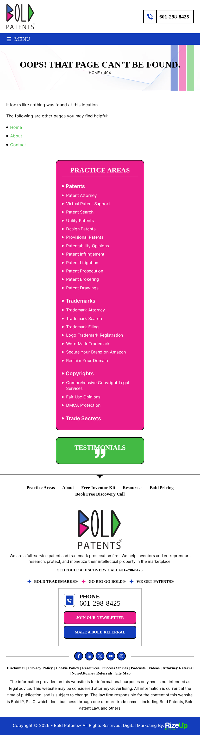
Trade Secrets (83, 418)
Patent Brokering (82, 279)
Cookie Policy (67, 668)
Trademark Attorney (85, 309)
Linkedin (89, 656)
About (68, 487)
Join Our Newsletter (100, 618)
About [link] (16, 135)
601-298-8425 (174, 16)
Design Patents (81, 228)
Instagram (121, 656)
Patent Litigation (82, 262)
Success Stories (115, 668)
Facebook (78, 656)
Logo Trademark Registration (94, 335)
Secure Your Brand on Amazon (96, 352)
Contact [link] (18, 144)
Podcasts (138, 668)
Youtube (110, 656)
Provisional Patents (84, 237)
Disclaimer (16, 668)
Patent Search (79, 212)
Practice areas (41, 487)
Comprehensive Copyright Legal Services (97, 385)
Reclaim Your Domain (87, 360)
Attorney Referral (177, 668)
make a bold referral (100, 632)
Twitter (100, 656)
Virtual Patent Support (88, 203)
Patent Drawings (82, 287)
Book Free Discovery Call (100, 494)
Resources (132, 487)
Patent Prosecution (84, 270)
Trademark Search (84, 318)
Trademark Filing (82, 326)
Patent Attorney (81, 195)
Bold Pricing (162, 487)
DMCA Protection (83, 405)
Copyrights (80, 373)
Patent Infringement (85, 254)
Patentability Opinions (87, 245)
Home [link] (16, 127)
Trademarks (80, 301)
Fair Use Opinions (83, 396)
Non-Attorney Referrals (92, 673)
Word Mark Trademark (88, 343)
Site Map (122, 673)
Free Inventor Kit (98, 487)
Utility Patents (80, 220)
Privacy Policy (40, 668)
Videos (154, 668)
